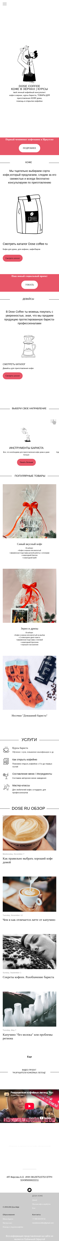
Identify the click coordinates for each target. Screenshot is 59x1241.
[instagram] (18, 1200)
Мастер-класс (7, 1223)
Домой (34, 1200)
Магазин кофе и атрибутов (41, 1204)
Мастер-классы (21, 785)
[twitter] (9, 1200)
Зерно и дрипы (29, 628)
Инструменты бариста (26, 447)
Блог (34, 1208)
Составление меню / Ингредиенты (32, 773)
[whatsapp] (29, 1190)
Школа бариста (8, 1219)
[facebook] (4, 1200)
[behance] (13, 1200)
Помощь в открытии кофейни (13, 1227)
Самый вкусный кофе (29, 543)
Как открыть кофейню (24, 759)
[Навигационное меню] (5, 4)
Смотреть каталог (14, 364)
